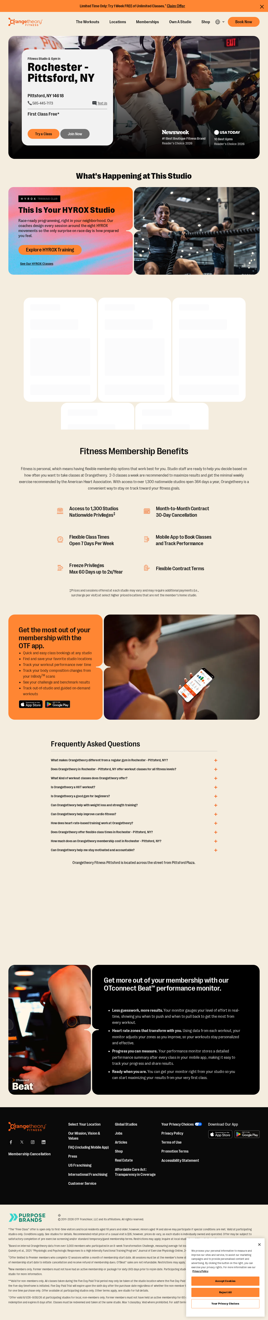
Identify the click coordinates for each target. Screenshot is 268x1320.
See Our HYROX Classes (36, 264)
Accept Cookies (225, 1281)
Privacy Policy (172, 1133)
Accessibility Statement (180, 1160)
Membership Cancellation (29, 1154)
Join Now (75, 134)
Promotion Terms (174, 1151)
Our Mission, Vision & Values (84, 1135)
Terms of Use (171, 1142)
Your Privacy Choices (225, 1303)
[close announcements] (262, 6)
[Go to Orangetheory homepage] (25, 22)
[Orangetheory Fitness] (27, 1126)
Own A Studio (180, 22)
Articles (121, 1142)
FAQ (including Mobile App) (88, 1147)
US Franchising (79, 1165)
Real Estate (124, 1160)
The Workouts (87, 22)
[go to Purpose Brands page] (27, 1217)
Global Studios (126, 1124)
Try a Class (43, 134)
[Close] (259, 1244)
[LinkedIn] (43, 1142)
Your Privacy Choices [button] (177, 1124)
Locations (118, 22)
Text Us (102, 103)
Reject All (225, 1292)
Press (72, 1156)
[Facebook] (10, 1142)
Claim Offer (176, 6)
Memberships (147, 22)
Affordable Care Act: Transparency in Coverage (135, 1172)
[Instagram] (32, 1142)
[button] (219, 21)
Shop (205, 22)
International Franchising (88, 1174)
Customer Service (82, 1183)
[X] (21, 1142)
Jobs (118, 1133)
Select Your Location (84, 1124)
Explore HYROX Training (50, 250)
